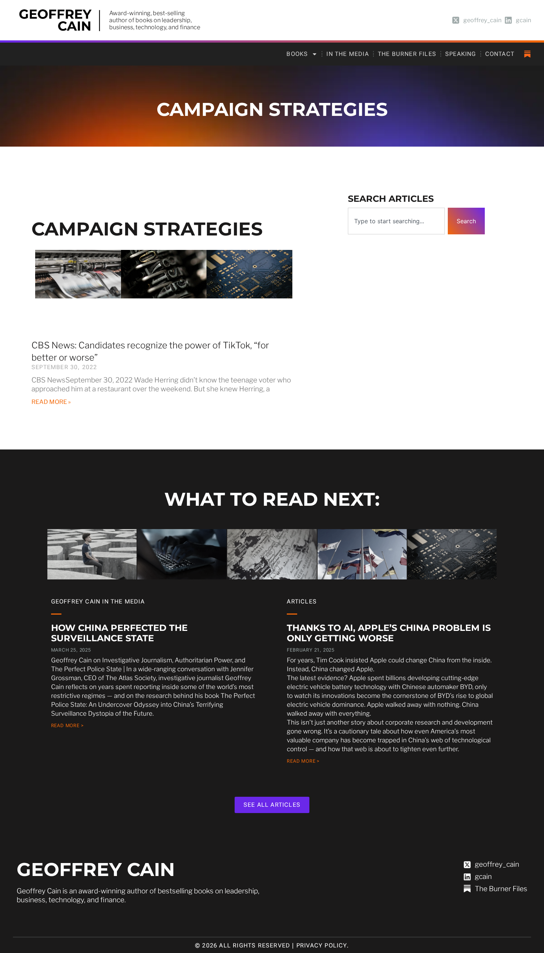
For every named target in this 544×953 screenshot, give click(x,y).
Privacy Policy (321, 945)
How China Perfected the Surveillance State (119, 632)
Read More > (67, 725)
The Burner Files (407, 53)
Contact (499, 53)
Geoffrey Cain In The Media (98, 601)
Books (297, 53)
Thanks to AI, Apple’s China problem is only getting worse (389, 632)
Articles (302, 601)
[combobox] (396, 221)
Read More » (51, 401)
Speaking (460, 53)
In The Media (347, 53)
